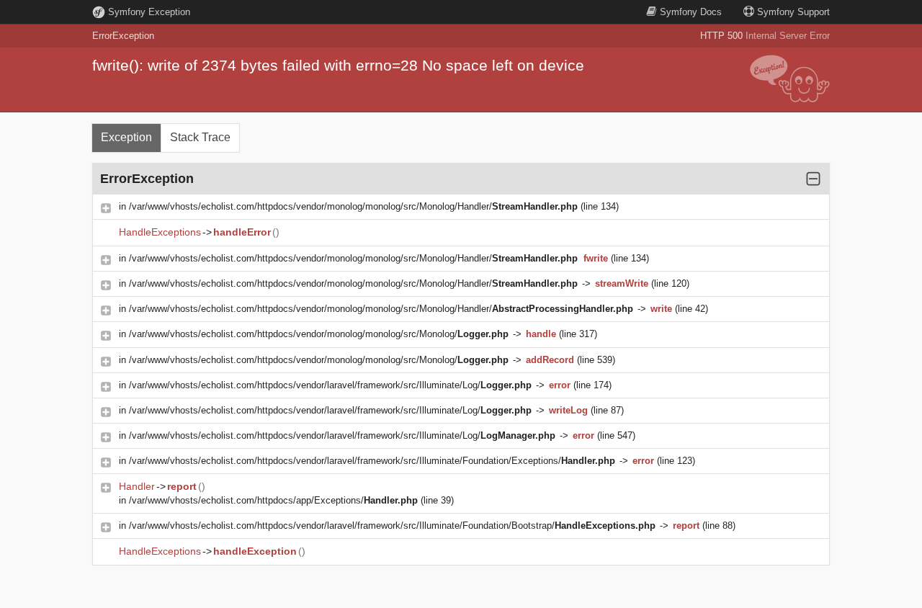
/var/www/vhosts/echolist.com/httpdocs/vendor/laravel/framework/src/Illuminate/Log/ (330, 385)
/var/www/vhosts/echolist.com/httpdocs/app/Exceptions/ (273, 500)
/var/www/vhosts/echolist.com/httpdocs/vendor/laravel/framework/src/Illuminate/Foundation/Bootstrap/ (392, 525)
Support (793, 11)
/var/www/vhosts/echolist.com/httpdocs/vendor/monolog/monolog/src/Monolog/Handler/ (353, 206)
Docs (691, 11)
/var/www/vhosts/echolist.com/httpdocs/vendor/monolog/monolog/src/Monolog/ (319, 333)
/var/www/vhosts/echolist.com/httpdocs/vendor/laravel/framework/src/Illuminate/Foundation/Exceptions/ (372, 460)
